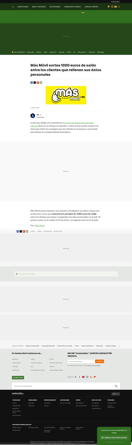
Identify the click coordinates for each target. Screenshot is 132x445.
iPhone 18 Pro (82, 52)
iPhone (52, 366)
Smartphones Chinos (38, 370)
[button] (39, 115)
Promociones (47, 231)
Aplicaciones (16, 363)
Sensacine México (49, 427)
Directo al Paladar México (65, 428)
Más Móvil (40, 225)
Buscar (116, 386)
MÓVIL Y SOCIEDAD (39, 7)
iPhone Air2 (99, 346)
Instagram (112, 7)
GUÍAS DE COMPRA (91, 7)
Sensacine (47, 403)
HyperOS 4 (53, 52)
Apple (33, 359)
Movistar (15, 359)
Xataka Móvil (16, 406)
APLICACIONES (54, 7)
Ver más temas (18, 378)
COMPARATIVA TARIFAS (72, 7)
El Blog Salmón (112, 403)
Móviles (39, 52)
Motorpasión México (80, 428)
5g (32, 366)
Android (15, 366)
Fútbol (69, 52)
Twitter (119, 7)
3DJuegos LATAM (33, 427)
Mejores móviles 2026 (32, 346)
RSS (91, 376)
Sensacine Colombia (47, 431)
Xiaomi (52, 359)
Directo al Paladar (65, 403)
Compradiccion (96, 408)
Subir (114, 394)
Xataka (14, 403)
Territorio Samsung (56, 363)
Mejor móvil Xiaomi (87, 346)
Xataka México (16, 427)
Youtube (115, 7)
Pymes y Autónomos (111, 406)
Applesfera (15, 408)
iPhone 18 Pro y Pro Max (65, 346)
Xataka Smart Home (16, 411)
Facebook (31, 82)
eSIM (45, 52)
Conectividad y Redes (56, 370)
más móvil (58, 231)
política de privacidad (93, 365)
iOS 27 (77, 346)
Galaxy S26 (30, 52)
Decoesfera (95, 406)
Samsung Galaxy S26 (48, 346)
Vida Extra (31, 406)
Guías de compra (36, 363)
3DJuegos (31, 403)
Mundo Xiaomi (16, 415)
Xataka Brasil (16, 430)
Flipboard (109, 7)
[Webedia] (115, 1)
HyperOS (61, 52)
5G (74, 52)
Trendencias (95, 403)
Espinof (46, 406)
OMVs (40, 231)
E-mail (41, 82)
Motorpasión (80, 403)
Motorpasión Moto (81, 406)
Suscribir (99, 361)
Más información (80, 443)
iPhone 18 (92, 52)
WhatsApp (100, 52)
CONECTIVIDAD (22, 7)
